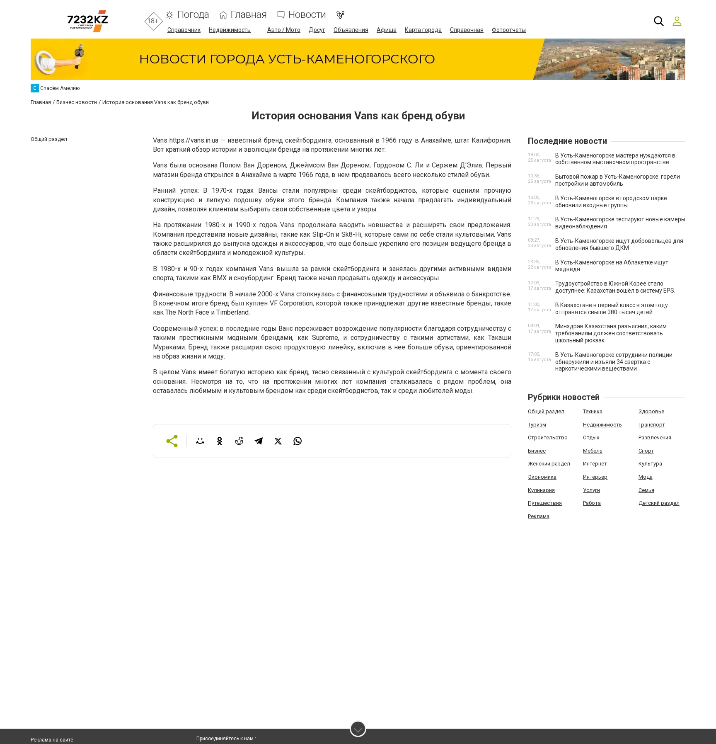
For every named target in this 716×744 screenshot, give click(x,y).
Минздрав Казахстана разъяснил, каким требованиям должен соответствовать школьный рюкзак (611, 333)
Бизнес (537, 451)
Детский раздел (659, 503)
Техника (592, 411)
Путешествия (545, 503)
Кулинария (541, 490)
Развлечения (655, 437)
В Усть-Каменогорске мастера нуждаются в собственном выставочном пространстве (615, 159)
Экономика (542, 477)
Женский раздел (549, 463)
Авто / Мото (283, 30)
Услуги (591, 490)
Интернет (595, 463)
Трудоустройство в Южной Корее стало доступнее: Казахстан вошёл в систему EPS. (615, 287)
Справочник (184, 30)
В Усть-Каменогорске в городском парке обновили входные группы (611, 201)
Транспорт (652, 425)
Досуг (317, 30)
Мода (646, 477)
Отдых (591, 437)
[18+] (88, 21)
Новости (307, 14)
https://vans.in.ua (193, 140)
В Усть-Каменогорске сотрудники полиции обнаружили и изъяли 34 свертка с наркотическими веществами (613, 361)
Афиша (387, 30)
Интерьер (595, 477)
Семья (646, 490)
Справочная (467, 30)
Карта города (423, 30)
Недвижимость (230, 30)
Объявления (351, 30)
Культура (650, 463)
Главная (249, 14)
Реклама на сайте (52, 740)
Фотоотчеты (509, 30)
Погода (193, 14)
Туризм (537, 425)
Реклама (538, 516)
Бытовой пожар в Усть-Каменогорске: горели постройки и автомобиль (617, 180)
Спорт (646, 451)
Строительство (548, 437)
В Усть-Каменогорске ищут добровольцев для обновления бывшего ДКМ (619, 244)
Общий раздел (546, 411)
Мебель (592, 451)
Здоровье (651, 411)
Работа (592, 503)
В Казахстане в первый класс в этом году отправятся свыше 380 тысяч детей (611, 308)
